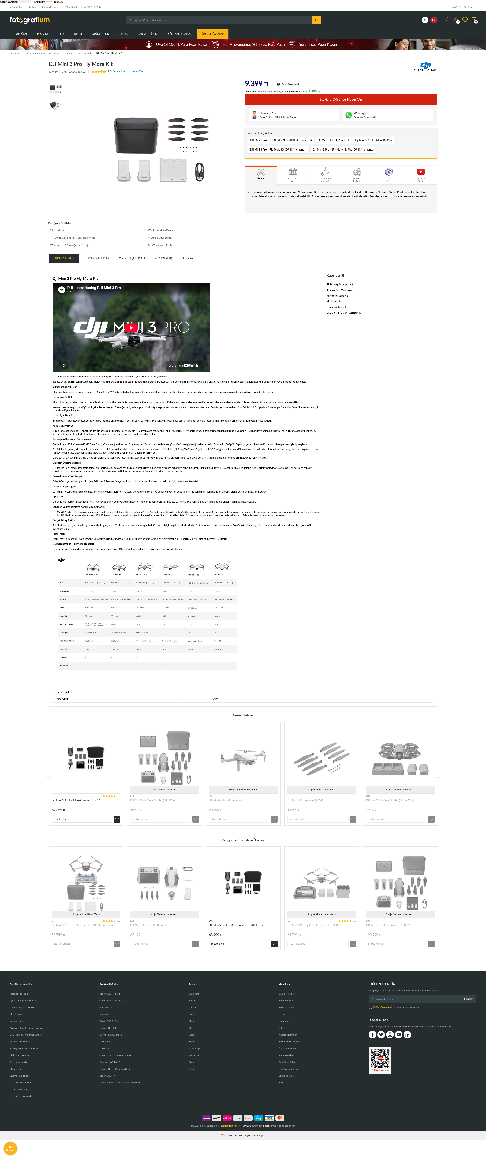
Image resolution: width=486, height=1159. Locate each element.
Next (437, 775)
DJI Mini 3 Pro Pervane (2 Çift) (305, 800)
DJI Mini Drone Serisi (20, 1096)
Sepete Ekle (60, 819)
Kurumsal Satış (286, 1001)
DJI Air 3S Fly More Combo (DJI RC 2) (152, 800)
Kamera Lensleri (17, 1021)
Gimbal (123, 34)
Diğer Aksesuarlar (179, 34)
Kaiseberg (194, 994)
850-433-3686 (281, 117)
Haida (192, 1042)
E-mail (293, 117)
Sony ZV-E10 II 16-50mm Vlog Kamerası (119, 1083)
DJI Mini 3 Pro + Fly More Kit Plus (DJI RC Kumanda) (343, 149)
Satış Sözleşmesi (287, 1076)
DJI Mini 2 (104, 1042)
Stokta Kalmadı (140, 819)
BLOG (282, 1014)
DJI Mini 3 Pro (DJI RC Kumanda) (292, 140)
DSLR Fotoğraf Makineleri (22, 1007)
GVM (191, 1062)
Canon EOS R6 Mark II (110, 994)
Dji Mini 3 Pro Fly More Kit (333, 140)
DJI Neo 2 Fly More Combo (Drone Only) (390, 800)
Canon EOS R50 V (108, 1021)
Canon (192, 1007)
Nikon (192, 1021)
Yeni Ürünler (72, 7)
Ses (62, 34)
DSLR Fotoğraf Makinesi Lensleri (26, 1035)
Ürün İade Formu (287, 1048)
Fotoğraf (21, 34)
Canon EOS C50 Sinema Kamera (115, 1055)
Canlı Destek (266, 117)
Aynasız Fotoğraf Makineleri (23, 1001)
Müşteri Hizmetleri (51, 7)
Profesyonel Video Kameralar (24, 1048)
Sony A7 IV (105, 1014)
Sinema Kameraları (19, 1062)
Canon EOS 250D (108, 1028)
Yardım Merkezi (286, 1055)
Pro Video (43, 34)
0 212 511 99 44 (92, 7)
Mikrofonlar (15, 1069)
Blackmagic (194, 1048)
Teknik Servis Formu (289, 1042)
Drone (78, 34)
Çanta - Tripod (147, 34)
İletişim (32, 7)
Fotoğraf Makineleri (19, 994)
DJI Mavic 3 (105, 1048)
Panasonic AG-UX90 (109, 1062)
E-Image (193, 1001)
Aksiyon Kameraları (19, 1055)
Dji (190, 1028)
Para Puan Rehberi (288, 1062)
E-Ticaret (232, 1135)
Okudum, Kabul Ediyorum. (396, 1007)
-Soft (224, 1135)
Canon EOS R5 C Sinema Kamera (116, 1069)
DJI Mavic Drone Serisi (21, 1083)
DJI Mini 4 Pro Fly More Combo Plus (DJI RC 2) (315, 925)
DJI (53, 796)
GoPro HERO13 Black (110, 1035)
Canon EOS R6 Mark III (111, 1001)
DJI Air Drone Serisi (19, 1089)
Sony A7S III (105, 1007)
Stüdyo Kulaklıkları (19, 1076)
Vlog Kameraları (17, 1014)
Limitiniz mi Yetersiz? (289, 1069)
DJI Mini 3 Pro (258, 140)
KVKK (282, 1083)
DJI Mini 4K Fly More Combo (226, 800)
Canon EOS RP (107, 1076)
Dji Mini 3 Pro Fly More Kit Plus (373, 140)
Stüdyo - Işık (100, 34)
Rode (191, 1069)
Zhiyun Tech (195, 1055)
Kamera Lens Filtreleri (20, 1042)
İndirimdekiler (16, 7)
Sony (191, 1014)
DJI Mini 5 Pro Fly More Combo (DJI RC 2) (76, 800)
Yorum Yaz (137, 71)
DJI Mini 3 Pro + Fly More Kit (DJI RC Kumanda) (278, 149)
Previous (48, 775)
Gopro (192, 1035)
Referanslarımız (286, 1007)
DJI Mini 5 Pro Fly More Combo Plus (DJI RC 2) (236, 925)
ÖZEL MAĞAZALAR (213, 34)
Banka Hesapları (287, 994)
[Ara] (316, 20)
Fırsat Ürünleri (10, 1148)
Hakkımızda (284, 1021)
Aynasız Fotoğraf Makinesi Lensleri (27, 1028)
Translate (58, 2)
